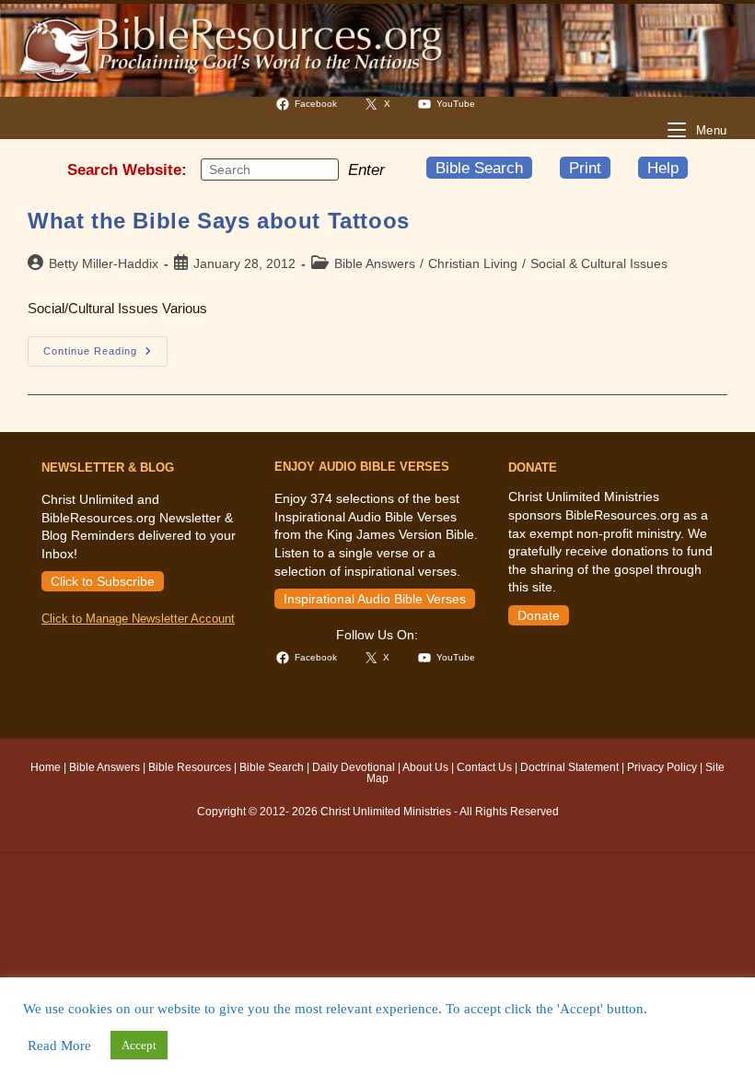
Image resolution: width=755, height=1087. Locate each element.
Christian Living (472, 263)
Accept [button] (139, 1045)
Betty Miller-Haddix (103, 263)
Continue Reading (105, 356)
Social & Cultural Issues (599, 263)
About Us (425, 767)
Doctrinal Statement (569, 767)
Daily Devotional (353, 767)
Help (663, 167)
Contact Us (484, 767)
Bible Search (479, 167)
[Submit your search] (320, 169)
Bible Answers (374, 263)
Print (585, 167)
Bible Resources (189, 767)
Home (45, 767)
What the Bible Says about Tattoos (219, 220)
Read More (59, 1045)
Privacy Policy (662, 767)
